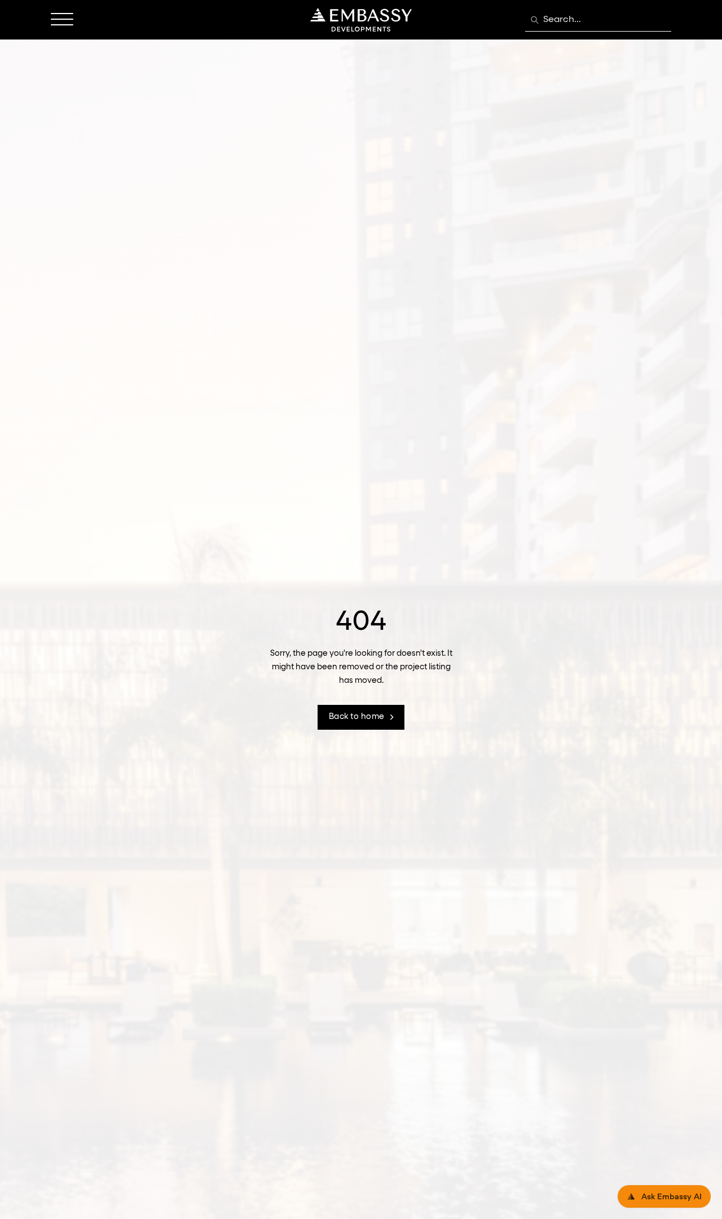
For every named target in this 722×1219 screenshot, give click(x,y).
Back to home (357, 717)
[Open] (62, 20)
